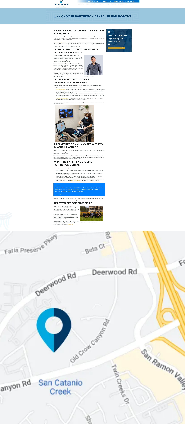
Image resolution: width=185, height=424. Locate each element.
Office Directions (119, 1)
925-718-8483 (113, 44)
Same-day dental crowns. (62, 98)
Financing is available (76, 180)
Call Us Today (131, 1)
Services (80, 4)
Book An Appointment (93, 1)
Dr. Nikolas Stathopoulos (58, 42)
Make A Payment (122, 4)
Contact (113, 4)
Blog (108, 4)
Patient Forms (107, 1)
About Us (101, 4)
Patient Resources (91, 4)
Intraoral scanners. (60, 89)
